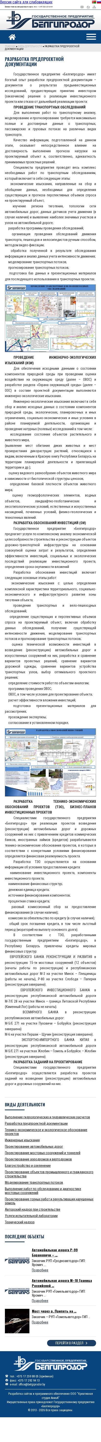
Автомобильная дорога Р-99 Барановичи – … (55, 1252)
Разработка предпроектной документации (36, 1123)
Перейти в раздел (69, 1343)
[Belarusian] (94, 2)
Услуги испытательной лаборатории (31, 1216)
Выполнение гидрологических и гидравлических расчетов (47, 1117)
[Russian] (99, 2)
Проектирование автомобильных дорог (34, 1146)
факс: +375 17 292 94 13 (25, 1380)
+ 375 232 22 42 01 (45, 7)
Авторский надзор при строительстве (32, 1209)
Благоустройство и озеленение (28, 1166)
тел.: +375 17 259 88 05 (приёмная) (31, 1376)
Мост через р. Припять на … (54, 1310)
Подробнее (40, 1270)
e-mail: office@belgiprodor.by (27, 1384)
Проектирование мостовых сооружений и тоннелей (42, 1153)
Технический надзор (20, 1222)
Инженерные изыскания (22, 1140)
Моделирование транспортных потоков (34, 1182)
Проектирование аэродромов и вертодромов (38, 1159)
